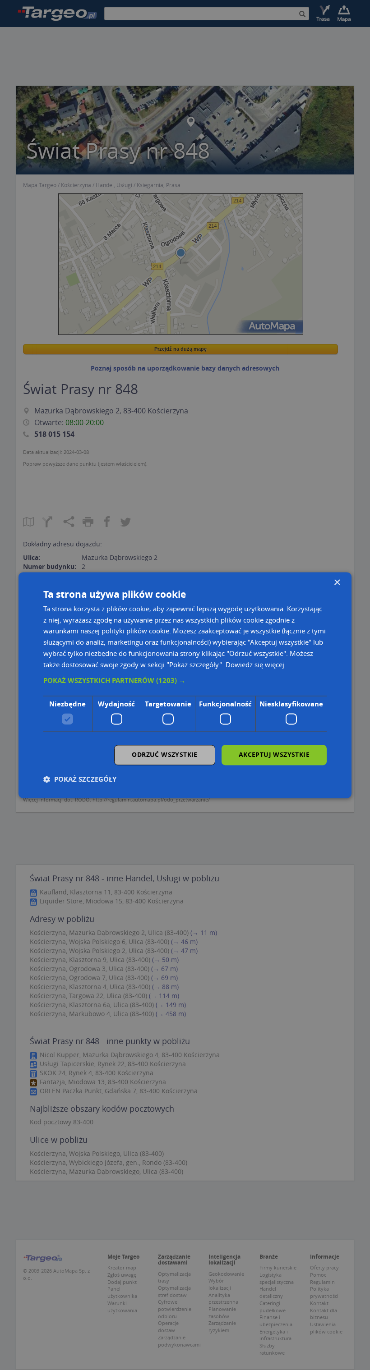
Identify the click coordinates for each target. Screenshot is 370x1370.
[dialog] (185, 685)
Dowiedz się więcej (255, 664)
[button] (185, 681)
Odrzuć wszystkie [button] (164, 754)
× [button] (336, 582)
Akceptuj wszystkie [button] (274, 754)
